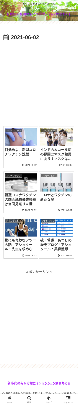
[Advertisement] (39, 83)
